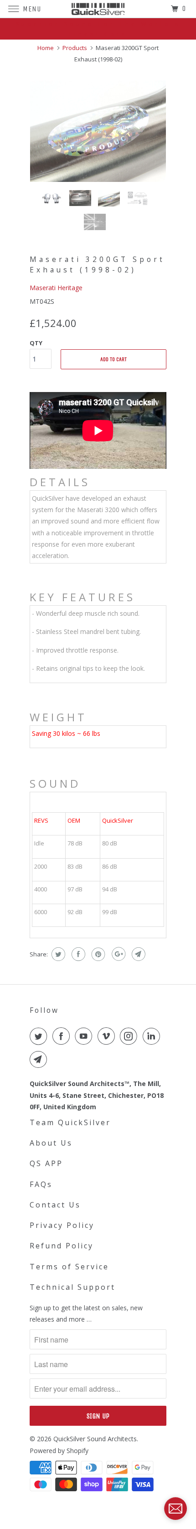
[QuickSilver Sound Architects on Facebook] (62, 1036)
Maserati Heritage (56, 287)
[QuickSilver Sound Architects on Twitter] (40, 1036)
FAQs (41, 1184)
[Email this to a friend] (137, 954)
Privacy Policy (62, 1225)
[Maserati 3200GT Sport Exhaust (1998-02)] (98, 131)
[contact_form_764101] (175, 1508)
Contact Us (55, 1205)
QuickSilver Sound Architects (95, 1438)
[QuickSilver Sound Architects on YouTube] (85, 1036)
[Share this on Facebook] (77, 954)
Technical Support (72, 1287)
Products (74, 48)
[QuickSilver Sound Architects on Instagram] (130, 1036)
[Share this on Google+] (117, 954)
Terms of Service (69, 1267)
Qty (36, 343)
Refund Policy (61, 1246)
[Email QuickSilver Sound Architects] (40, 1059)
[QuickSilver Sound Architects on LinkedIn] (153, 1036)
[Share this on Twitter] (57, 954)
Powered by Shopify (59, 1450)
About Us (51, 1143)
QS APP (46, 1163)
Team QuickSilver (70, 1122)
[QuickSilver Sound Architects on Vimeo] (108, 1036)
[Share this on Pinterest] (97, 954)
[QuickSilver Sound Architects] (98, 9)
